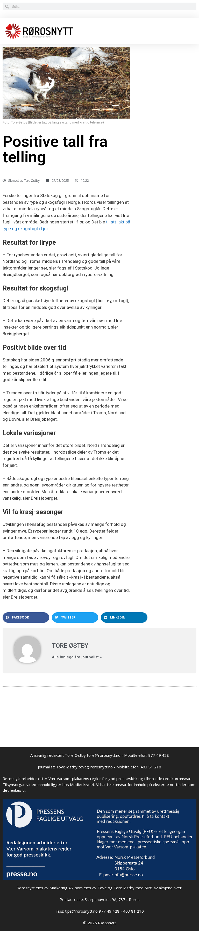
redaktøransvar (177, 778)
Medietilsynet (82, 784)
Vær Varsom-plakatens (68, 778)
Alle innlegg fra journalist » (77, 657)
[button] (26, 617)
